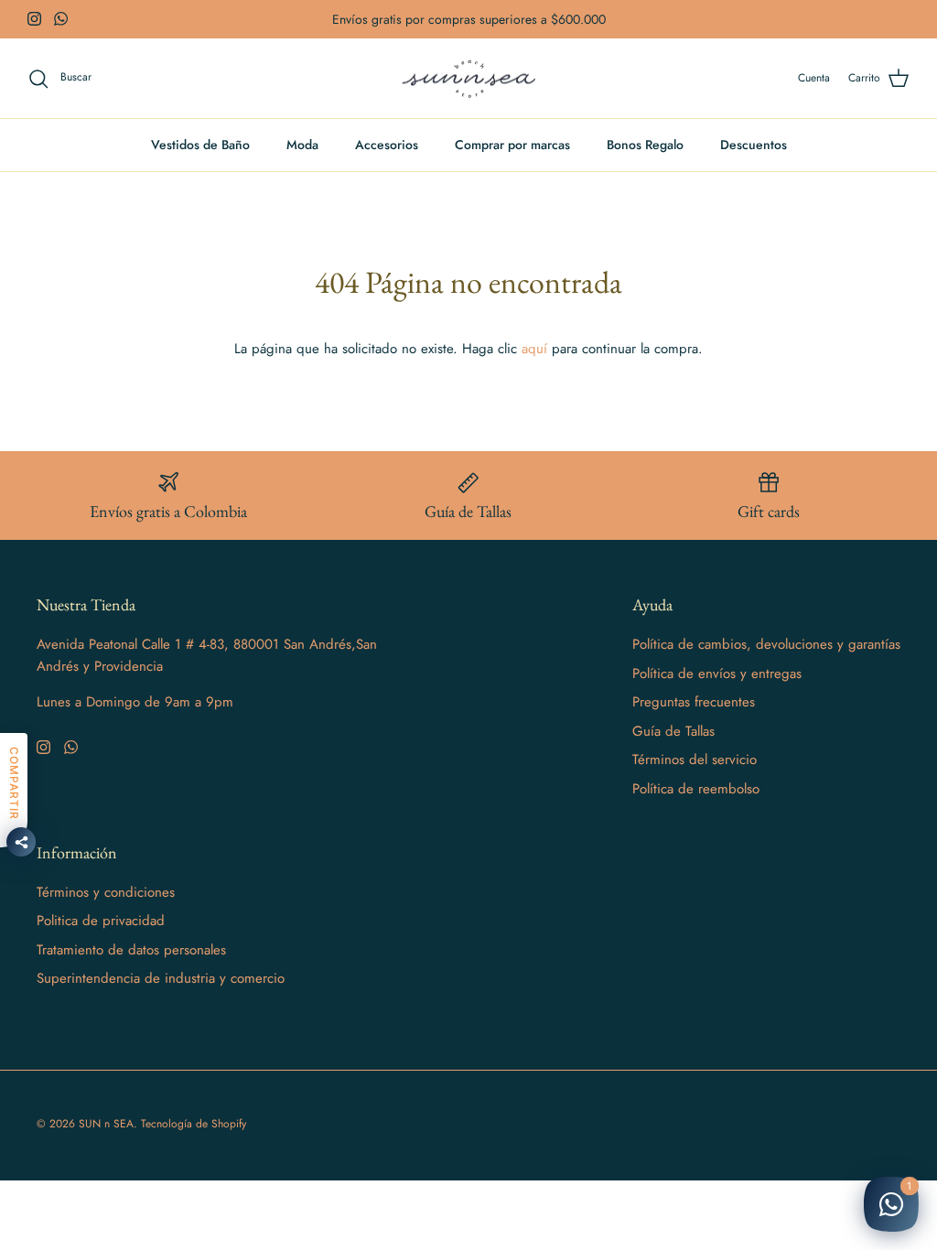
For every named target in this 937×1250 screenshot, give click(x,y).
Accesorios (386, 144)
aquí (534, 349)
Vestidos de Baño (200, 144)
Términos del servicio (694, 759)
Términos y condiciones (106, 892)
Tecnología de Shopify (193, 1123)
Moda (302, 144)
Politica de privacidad (101, 921)
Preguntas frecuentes (693, 702)
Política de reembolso (695, 789)
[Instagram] (34, 19)
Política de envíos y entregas (717, 673)
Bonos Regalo (645, 144)
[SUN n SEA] (469, 79)
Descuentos (753, 144)
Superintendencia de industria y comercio (161, 978)
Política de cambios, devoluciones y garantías (766, 644)
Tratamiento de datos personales (131, 950)
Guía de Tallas (673, 731)
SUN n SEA (106, 1123)
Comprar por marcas (512, 144)
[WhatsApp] (61, 19)
